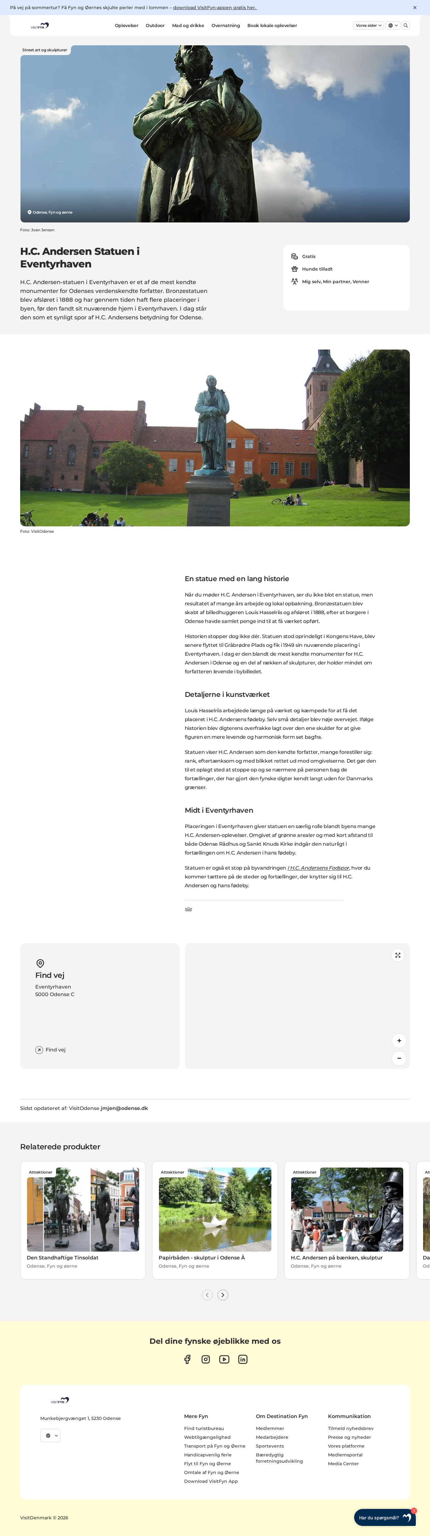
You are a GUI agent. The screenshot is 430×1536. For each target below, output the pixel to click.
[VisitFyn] (59, 1400)
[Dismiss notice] (415, 8)
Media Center (343, 1463)
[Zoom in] (399, 1040)
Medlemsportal (345, 1455)
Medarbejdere (272, 1437)
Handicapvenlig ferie (208, 1455)
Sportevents (270, 1446)
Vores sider (366, 25)
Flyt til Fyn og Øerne (207, 1463)
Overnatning (226, 25)
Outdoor (155, 25)
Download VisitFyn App (211, 1481)
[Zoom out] (399, 1058)
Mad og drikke (188, 25)
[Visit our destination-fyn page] (242, 1359)
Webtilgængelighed (207, 1437)
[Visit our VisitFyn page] (187, 1359)
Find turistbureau (204, 1428)
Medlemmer (270, 1428)
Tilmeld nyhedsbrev (351, 1428)
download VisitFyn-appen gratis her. (215, 7)
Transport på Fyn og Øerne (215, 1446)
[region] (297, 1006)
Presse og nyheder (349, 1437)
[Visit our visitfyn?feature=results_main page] (224, 1359)
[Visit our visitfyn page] (205, 1359)
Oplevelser (127, 25)
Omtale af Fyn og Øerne (211, 1472)
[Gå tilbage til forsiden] (39, 25)
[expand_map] (398, 955)
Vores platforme (346, 1446)
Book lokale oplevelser (272, 25)
